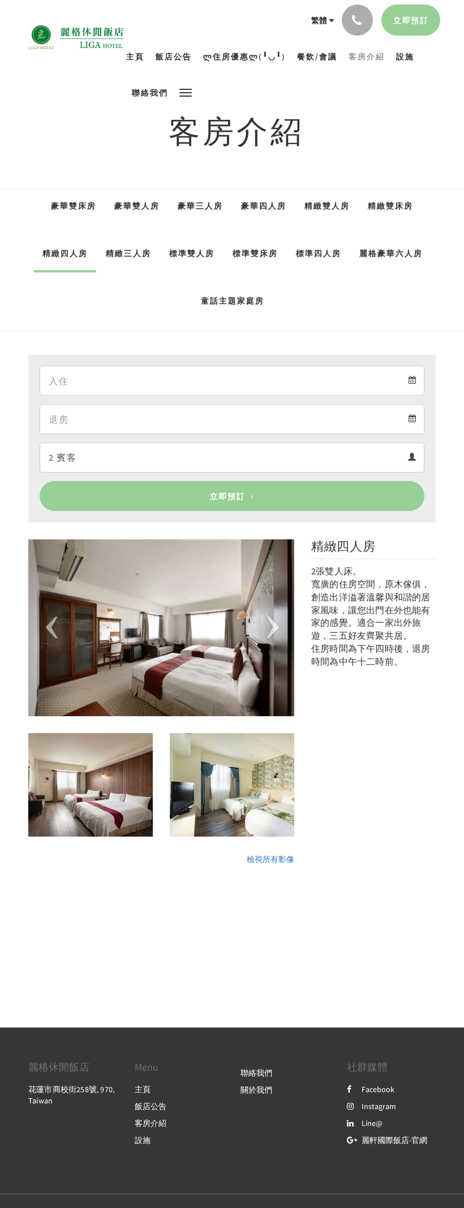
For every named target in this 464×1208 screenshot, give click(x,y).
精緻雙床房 (390, 206)
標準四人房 (318, 253)
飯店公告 (150, 1106)
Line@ (372, 1123)
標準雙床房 (255, 253)
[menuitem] (138, 56)
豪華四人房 (263, 206)
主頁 (143, 1089)
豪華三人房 (200, 206)
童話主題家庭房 (232, 301)
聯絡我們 (256, 1073)
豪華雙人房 (137, 206)
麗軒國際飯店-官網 (394, 1140)
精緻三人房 (128, 253)
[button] (185, 92)
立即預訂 (227, 496)
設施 (143, 1140)
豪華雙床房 (73, 206)
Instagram (379, 1106)
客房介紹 (150, 1123)
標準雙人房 (191, 253)
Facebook (378, 1089)
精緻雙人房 (327, 206)
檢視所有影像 (270, 859)
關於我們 (256, 1090)
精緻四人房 (65, 253)
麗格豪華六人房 (391, 253)
